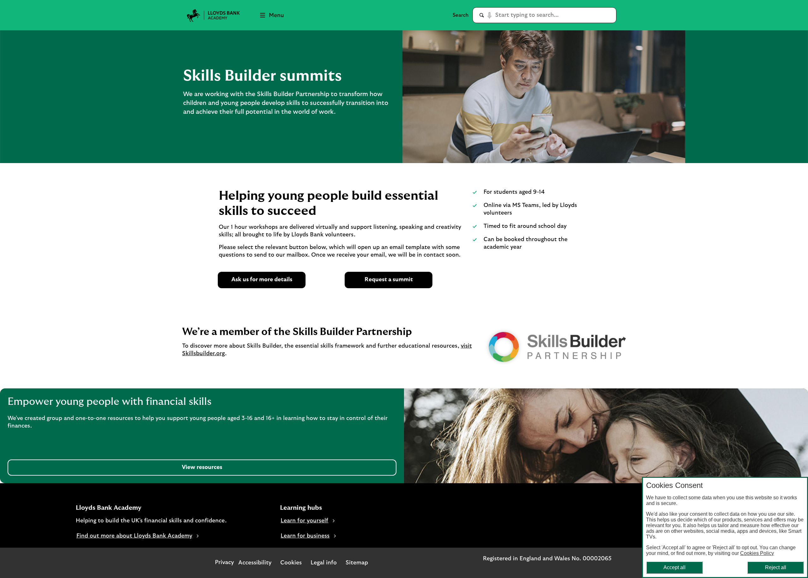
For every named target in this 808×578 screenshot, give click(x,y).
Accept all (674, 567)
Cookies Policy (757, 553)
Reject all (775, 567)
